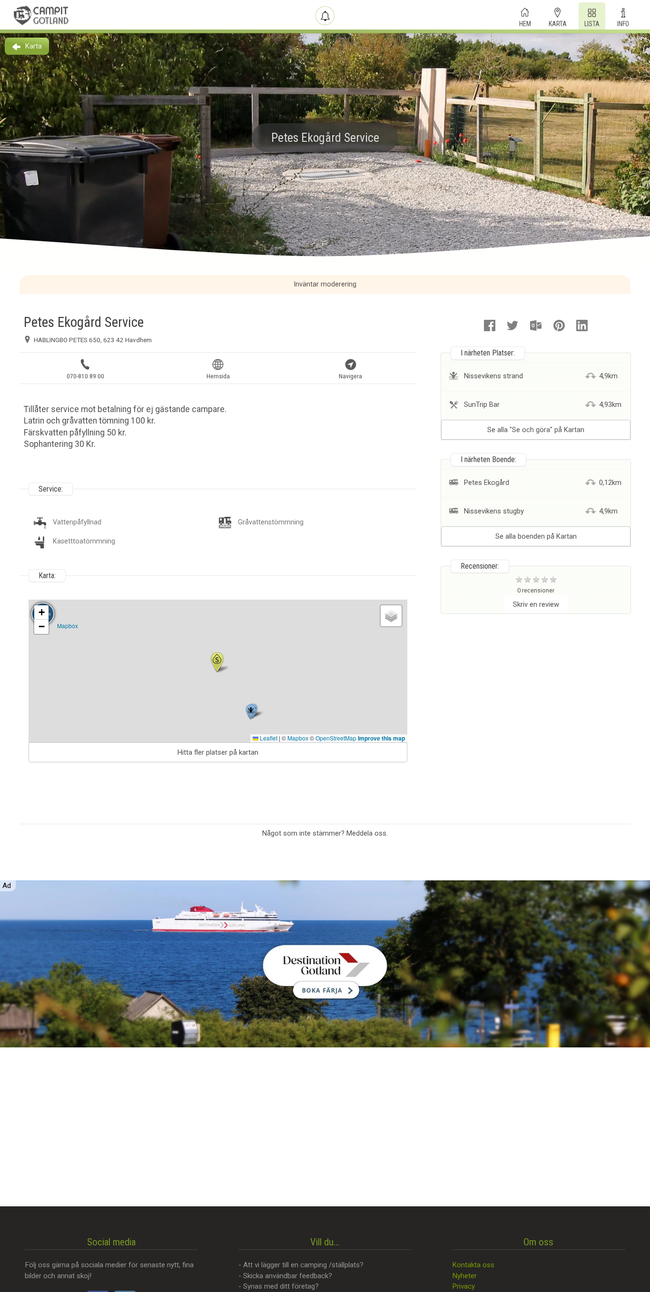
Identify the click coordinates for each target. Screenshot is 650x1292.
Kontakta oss (473, 1265)
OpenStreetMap (335, 738)
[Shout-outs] (325, 15)
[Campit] (41, 15)
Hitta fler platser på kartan (217, 752)
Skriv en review (536, 604)
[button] (217, 662)
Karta (558, 23)
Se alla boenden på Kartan (536, 536)
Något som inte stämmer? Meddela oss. (325, 833)
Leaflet (267, 738)
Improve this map (381, 738)
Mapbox (67, 625)
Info (623, 23)
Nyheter (464, 1276)
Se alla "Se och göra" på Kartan (535, 429)
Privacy (463, 1286)
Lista (592, 23)
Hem (525, 23)
